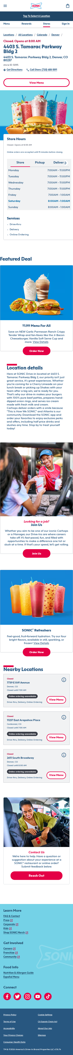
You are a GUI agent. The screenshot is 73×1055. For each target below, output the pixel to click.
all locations (25, 35)
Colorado (42, 35)
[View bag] (67, 5)
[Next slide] (65, 163)
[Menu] (5, 5)
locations (8, 35)
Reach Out (36, 875)
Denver (55, 35)
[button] (36, 690)
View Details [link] (40, 342)
